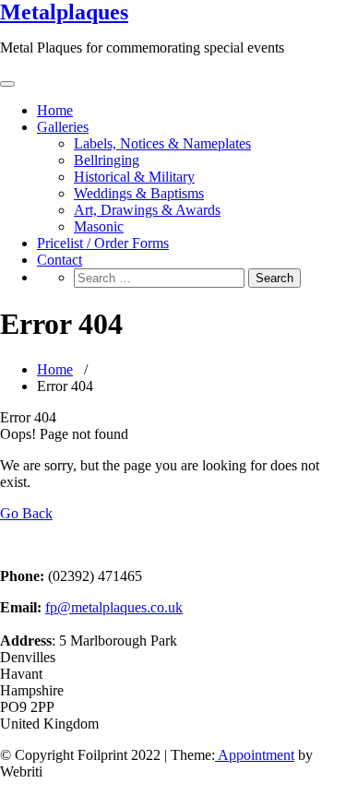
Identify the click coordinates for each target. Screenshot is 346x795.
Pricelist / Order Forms (103, 243)
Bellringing (106, 160)
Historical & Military (134, 176)
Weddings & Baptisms (139, 193)
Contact (59, 259)
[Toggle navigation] (7, 84)
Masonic (99, 226)
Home (55, 110)
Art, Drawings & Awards (147, 210)
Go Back (26, 513)
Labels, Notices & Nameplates (162, 143)
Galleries (63, 127)
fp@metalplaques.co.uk (114, 607)
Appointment (254, 755)
